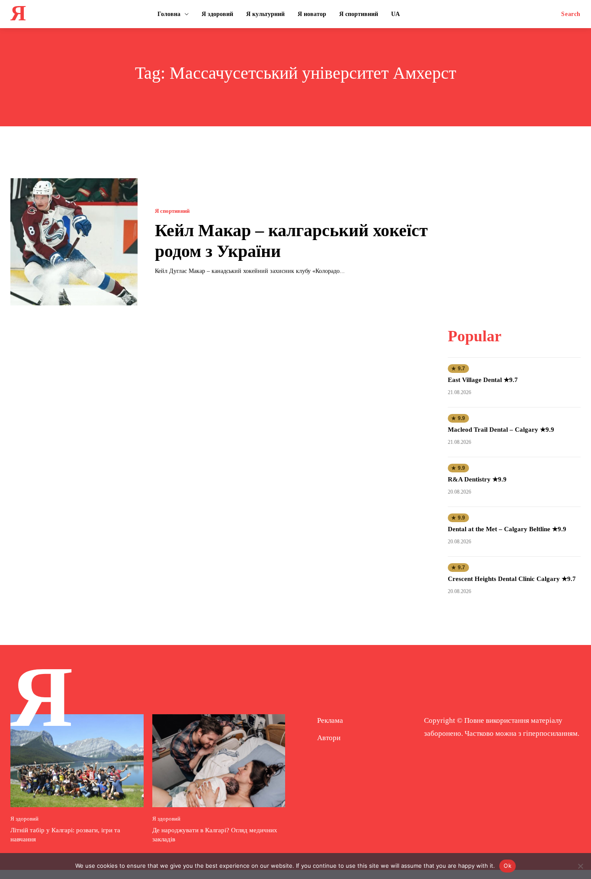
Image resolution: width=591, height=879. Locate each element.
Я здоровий (24, 818)
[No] (580, 866)
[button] (571, 14)
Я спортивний (172, 211)
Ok (507, 865)
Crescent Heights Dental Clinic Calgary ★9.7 (512, 578)
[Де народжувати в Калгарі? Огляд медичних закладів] (219, 760)
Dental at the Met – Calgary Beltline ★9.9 (507, 529)
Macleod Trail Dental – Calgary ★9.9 (501, 429)
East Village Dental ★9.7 (483, 379)
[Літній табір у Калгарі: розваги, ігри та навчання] (77, 760)
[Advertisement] (514, 232)
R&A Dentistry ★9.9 (477, 479)
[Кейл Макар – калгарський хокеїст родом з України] (74, 241)
